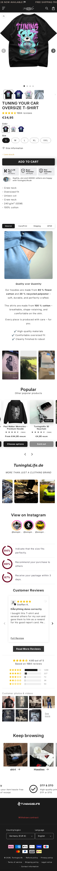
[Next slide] (32, 454)
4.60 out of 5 (36, 660)
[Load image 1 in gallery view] (8, 94)
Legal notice (47, 862)
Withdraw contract (28, 817)
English (41, 836)
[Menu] (3, 8)
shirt (13, 769)
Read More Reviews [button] (28, 648)
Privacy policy (47, 858)
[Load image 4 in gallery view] (39, 94)
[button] (47, 8)
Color (4, 124)
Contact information (30, 866)
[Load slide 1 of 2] (27, 86)
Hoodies (39, 769)
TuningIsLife (17, 858)
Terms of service (15, 862)
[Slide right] (55, 94)
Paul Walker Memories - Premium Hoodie (15, 427)
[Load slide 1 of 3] (30, 86)
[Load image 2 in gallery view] (18, 94)
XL (34, 140)
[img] (24, 601)
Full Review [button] (17, 638)
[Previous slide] (4, 623)
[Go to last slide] (25, 454)
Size (4, 135)
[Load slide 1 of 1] (24, 86)
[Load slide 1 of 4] (33, 86)
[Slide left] (2, 94)
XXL (45, 140)
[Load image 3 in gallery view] (28, 94)
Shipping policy (32, 862)
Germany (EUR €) (17, 836)
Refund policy (32, 858)
